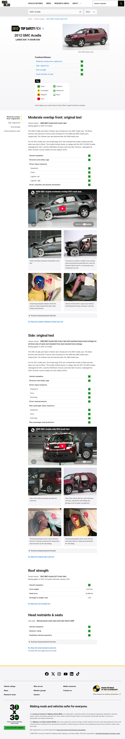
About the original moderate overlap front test (46, 322)
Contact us (67, 690)
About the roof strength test (40, 604)
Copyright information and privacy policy (108, 733)
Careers (37, 695)
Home (30, 19)
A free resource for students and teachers (105, 694)
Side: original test (42, 66)
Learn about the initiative (14, 728)
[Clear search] (80, 12)
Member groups (40, 690)
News (48, 3)
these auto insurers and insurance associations (71, 730)
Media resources (69, 686)
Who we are (38, 686)
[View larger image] (44, 244)
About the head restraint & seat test (43, 648)
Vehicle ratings (35, 3)
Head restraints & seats (44, 74)
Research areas (61, 3)
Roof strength (41, 70)
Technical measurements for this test (43, 315)
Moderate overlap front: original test (49, 61)
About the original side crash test (42, 557)
